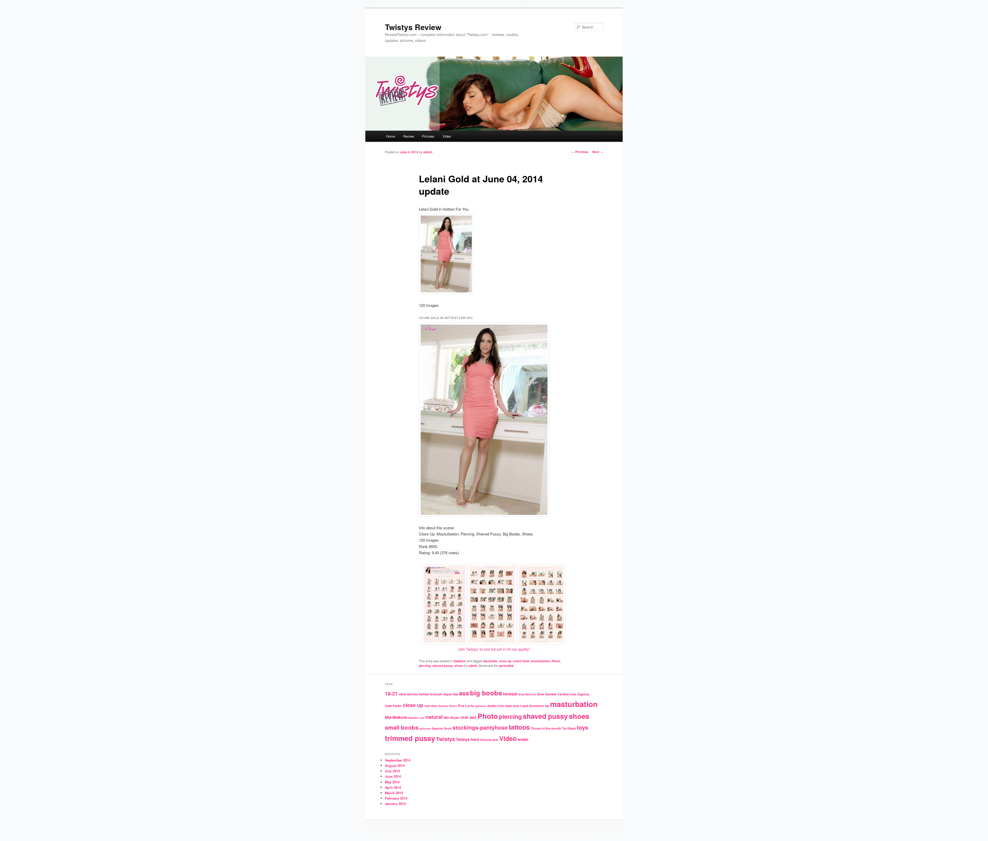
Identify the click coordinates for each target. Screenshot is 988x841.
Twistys (445, 738)
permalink (506, 665)
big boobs (490, 661)
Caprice (583, 694)
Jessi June (512, 706)
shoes (458, 665)
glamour (480, 706)
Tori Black (569, 728)
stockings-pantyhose (480, 727)
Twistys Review (413, 26)
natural (434, 716)
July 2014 (392, 770)
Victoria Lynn (489, 740)
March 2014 (394, 792)
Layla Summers (532, 705)
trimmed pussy (410, 738)
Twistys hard (467, 739)
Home (390, 136)
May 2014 (392, 782)
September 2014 (397, 760)
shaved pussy (442, 665)
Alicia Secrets (408, 694)
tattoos (519, 727)
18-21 (391, 693)
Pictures (428, 136)
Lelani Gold (521, 661)
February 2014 (396, 798)
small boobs (401, 727)
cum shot (430, 706)
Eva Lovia (466, 705)
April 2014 (393, 787)
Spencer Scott (442, 728)
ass (464, 693)
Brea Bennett (527, 694)
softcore (425, 728)
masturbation (540, 661)
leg (547, 706)
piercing (425, 665)
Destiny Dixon (447, 706)
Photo (556, 661)
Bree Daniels (547, 694)
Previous (579, 151)
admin (427, 152)
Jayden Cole (495, 706)
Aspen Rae (450, 694)
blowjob (510, 694)
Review (408, 136)
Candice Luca (567, 694)
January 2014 (395, 803)
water (523, 739)
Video (447, 136)
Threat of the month (546, 728)
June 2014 (393, 776)
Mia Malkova (396, 717)
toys (582, 727)
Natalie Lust (416, 718)
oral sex (469, 717)
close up (505, 661)
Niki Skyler (452, 717)
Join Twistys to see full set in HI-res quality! (494, 649)
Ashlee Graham (430, 694)
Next (597, 151)
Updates (459, 661)
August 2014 (394, 765)
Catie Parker (393, 706)
